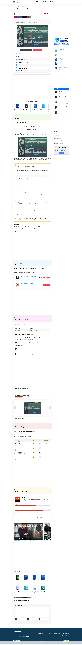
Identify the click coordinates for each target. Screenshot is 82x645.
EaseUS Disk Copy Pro (43, 110)
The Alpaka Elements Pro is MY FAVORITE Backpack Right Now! (28, 524)
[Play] (47, 533)
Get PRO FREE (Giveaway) (23, 62)
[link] (16, 525)
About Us (50, 633)
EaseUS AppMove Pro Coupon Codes (28, 276)
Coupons (33, 1)
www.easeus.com (32, 128)
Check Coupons (47, 277)
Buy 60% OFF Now (22, 59)
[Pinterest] (42, 633)
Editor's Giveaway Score (23, 67)
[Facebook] (39, 633)
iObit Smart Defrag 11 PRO (63, 106)
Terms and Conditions (65, 635)
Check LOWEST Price (19, 396)
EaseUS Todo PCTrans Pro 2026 (35, 110)
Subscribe (62, 152)
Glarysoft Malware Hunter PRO (64, 58)
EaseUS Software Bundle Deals (27, 283)
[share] (41, 524)
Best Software (45, 1)
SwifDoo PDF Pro (62, 49)
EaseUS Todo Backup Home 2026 (26, 110)
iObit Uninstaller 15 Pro (63, 96)
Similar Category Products (23, 70)
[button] (32, 176)
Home (28, 1)
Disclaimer (62, 633)
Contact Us (55, 633)
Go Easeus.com (19, 345)
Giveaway (17, 6)
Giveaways (39, 1)
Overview (20, 56)
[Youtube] (41, 633)
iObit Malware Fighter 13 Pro (63, 111)
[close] (41, 641)
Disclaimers (59, 1)
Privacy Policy (67, 633)
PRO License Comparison (23, 65)
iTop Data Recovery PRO (63, 62)
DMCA (59, 633)
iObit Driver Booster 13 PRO (63, 91)
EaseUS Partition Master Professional (17, 110)
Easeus (21, 6)
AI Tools (52, 1)
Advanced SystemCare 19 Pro (63, 101)
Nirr (17, 13)
